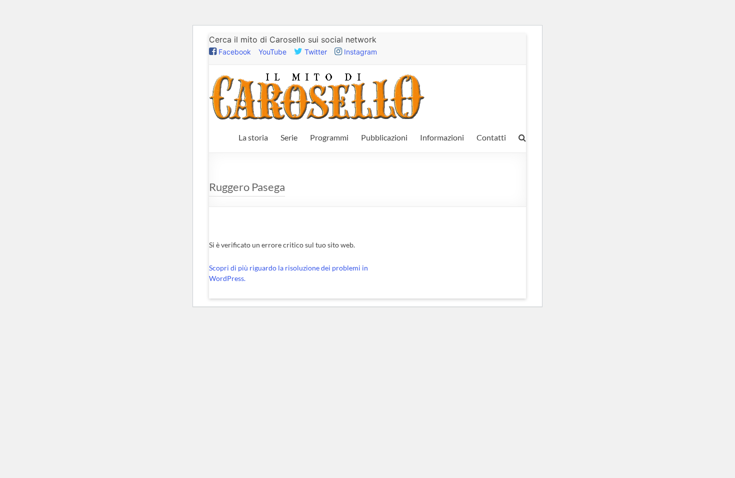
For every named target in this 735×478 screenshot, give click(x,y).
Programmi (329, 137)
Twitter (314, 52)
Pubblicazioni (384, 137)
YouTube (272, 52)
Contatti (491, 137)
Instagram (359, 52)
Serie (289, 137)
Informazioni (442, 137)
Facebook (233, 52)
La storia (253, 137)
